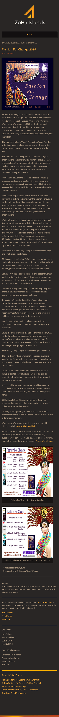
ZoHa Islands (7, 613)
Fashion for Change (44, 441)
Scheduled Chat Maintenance (14, 693)
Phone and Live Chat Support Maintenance (20, 690)
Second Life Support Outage (14, 687)
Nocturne (6, 619)
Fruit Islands (7, 616)
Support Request (45, 602)
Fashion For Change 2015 (19, 49)
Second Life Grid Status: (12, 675)
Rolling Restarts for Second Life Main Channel (21, 683)
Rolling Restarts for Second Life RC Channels (20, 680)
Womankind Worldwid (26, 426)
